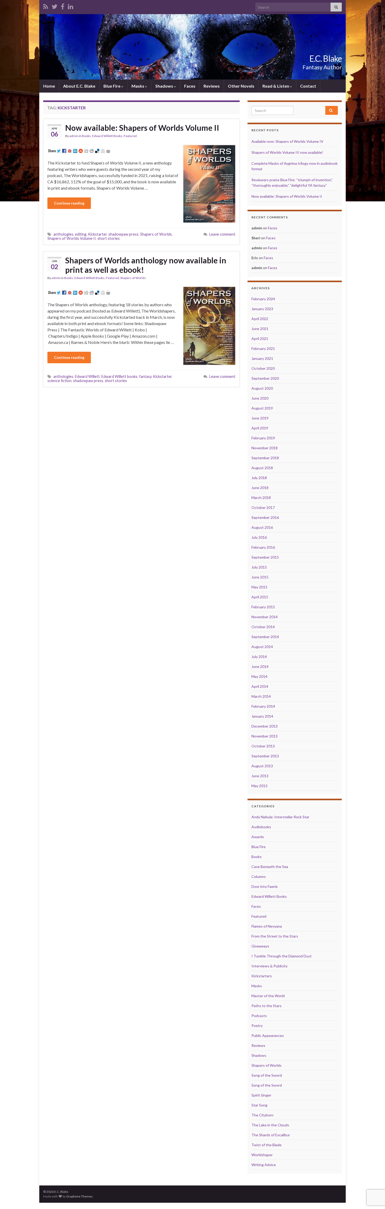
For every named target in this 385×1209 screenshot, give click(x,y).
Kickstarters (261, 976)
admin (73, 136)
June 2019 (259, 418)
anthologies (63, 234)
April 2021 (259, 338)
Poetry (257, 1025)
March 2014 (261, 696)
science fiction (59, 380)
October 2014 (263, 627)
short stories (108, 238)
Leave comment (222, 234)
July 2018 (259, 477)
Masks (138, 85)
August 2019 (262, 408)
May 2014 (259, 676)
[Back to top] (373, 1177)
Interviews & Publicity (269, 966)
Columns (258, 876)
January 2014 (262, 716)
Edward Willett (87, 376)
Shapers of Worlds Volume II (71, 238)
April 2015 (259, 597)
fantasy (145, 376)
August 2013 (262, 766)
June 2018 (259, 487)
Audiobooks (261, 827)
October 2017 (263, 507)
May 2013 (259, 786)
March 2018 (261, 497)
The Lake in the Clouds (270, 1125)
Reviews (212, 85)
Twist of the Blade (266, 1145)
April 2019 (259, 428)
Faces (189, 85)
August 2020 (262, 388)
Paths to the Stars (266, 1005)
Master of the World (268, 996)
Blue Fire (112, 85)
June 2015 (259, 577)
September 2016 (265, 517)
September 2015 (265, 557)
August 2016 (262, 527)
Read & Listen (276, 85)
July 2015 (259, 567)
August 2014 (262, 646)
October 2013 (263, 746)
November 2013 (264, 736)
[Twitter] (54, 5)
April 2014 (259, 686)
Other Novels (241, 85)
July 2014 (259, 656)
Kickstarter (97, 234)
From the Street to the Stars (274, 936)
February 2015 (263, 607)
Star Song (259, 1105)
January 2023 (262, 308)
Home (49, 85)
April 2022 (259, 318)
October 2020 (263, 368)
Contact (308, 85)
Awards (257, 837)
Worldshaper (262, 1155)
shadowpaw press (123, 234)
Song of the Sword (266, 1075)
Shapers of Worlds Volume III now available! (287, 152)
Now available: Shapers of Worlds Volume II (142, 127)
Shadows (164, 85)
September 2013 (265, 756)
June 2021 (259, 328)
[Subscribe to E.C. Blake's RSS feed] (45, 5)
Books (86, 136)
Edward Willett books (119, 376)
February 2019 (263, 438)
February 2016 (263, 547)
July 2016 (259, 537)
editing (80, 234)
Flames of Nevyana (266, 926)
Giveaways (260, 946)
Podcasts (259, 1015)
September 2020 (265, 378)
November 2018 (264, 448)
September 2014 (265, 636)
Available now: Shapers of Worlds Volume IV (287, 141)
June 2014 (259, 666)
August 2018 (262, 468)
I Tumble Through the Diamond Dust (281, 956)
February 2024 (263, 299)
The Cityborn (262, 1115)
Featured (130, 136)
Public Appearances (267, 1035)
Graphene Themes (79, 1196)
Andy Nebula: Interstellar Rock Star (280, 817)
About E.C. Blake (79, 85)
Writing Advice (263, 1164)
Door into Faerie (264, 886)
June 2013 (259, 776)
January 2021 (262, 358)
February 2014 (263, 706)
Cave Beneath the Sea (269, 866)
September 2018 (265, 458)
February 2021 (263, 348)
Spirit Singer (261, 1095)
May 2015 (259, 587)
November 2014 (264, 617)
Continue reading (69, 203)
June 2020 (259, 398)
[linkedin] (70, 5)
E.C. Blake (325, 58)
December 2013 (264, 726)
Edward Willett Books (107, 136)
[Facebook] (62, 5)
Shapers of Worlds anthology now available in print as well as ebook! (145, 265)
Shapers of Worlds (156, 234)
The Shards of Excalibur (270, 1135)
